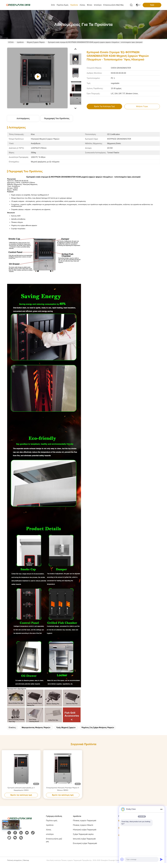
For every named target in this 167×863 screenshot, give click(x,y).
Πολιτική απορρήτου (14, 860)
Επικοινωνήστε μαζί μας (113, 5)
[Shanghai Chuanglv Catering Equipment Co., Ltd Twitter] (9, 832)
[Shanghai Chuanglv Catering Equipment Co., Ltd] (18, 5)
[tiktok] (33, 832)
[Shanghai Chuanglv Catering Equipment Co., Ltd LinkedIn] (21, 832)
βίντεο (89, 5)
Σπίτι (53, 5)
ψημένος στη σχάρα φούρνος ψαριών (97, 727)
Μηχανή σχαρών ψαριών (36, 42)
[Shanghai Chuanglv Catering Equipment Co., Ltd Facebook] (15, 832)
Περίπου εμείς (63, 5)
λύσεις (82, 5)
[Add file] (122, 859)
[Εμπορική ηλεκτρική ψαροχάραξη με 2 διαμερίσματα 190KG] (21, 768)
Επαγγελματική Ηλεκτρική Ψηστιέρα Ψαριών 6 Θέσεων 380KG (62, 789)
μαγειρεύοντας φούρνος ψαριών (36, 727)
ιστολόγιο (98, 5)
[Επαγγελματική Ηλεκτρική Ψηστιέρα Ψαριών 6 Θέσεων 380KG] (63, 768)
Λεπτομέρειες (23, 118)
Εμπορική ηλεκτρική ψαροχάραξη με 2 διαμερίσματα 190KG (21, 789)
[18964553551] (21, 837)
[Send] (161, 859)
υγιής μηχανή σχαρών (66, 727)
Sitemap (26, 860)
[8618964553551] (9, 837)
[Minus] (161, 809)
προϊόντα (74, 5)
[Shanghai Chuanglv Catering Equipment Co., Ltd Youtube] (27, 832)
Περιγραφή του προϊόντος (56, 118)
